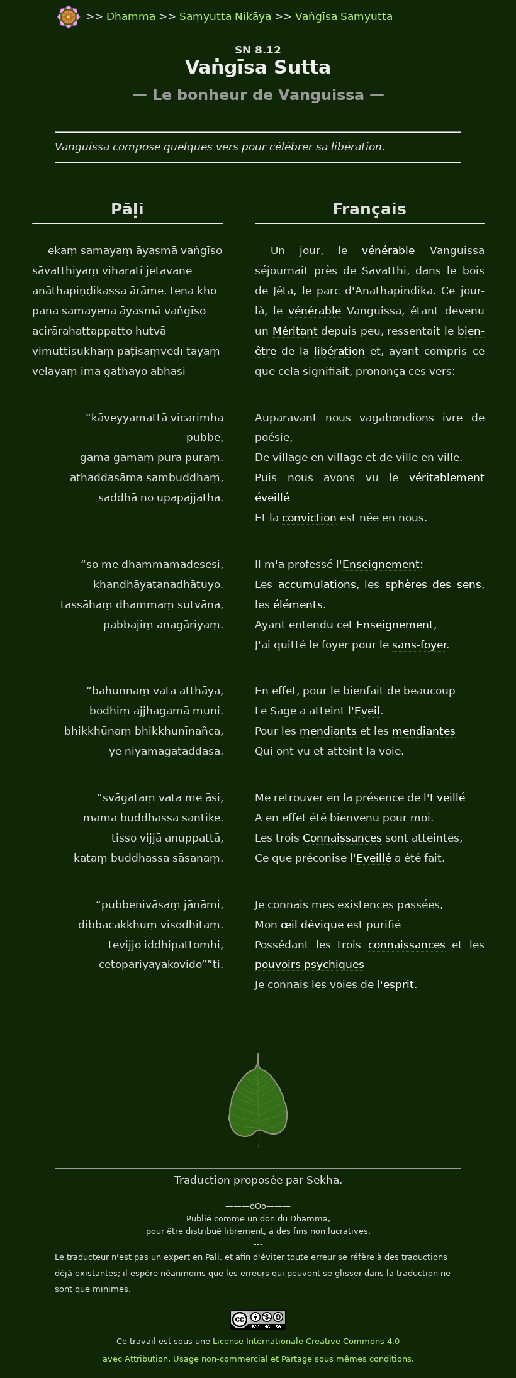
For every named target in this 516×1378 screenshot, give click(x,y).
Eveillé (447, 797)
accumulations (317, 584)
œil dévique (312, 924)
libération (339, 351)
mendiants (328, 731)
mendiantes (424, 731)
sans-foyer (419, 644)
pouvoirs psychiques (309, 964)
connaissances (407, 944)
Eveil (367, 710)
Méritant (295, 331)
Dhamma (132, 16)
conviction (309, 517)
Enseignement (381, 564)
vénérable (388, 250)
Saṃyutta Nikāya (225, 16)
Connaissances (342, 837)
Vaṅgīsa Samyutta (344, 16)
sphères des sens (433, 584)
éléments (298, 604)
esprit (398, 984)
